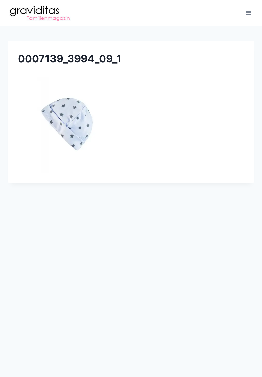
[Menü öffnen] (248, 13)
